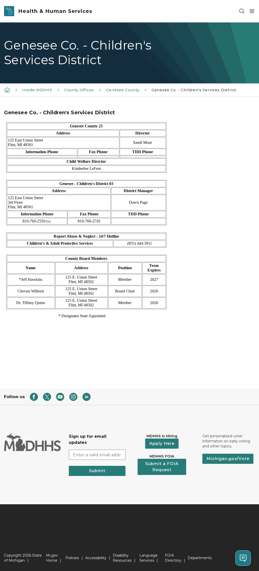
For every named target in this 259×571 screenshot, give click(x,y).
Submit (97, 470)
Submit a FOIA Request (162, 466)
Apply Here (162, 443)
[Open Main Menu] (252, 11)
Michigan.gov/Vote (227, 458)
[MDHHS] (7, 89)
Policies (72, 558)
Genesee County (122, 90)
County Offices (79, 90)
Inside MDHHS (37, 90)
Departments (200, 558)
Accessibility (95, 558)
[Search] (242, 11)
